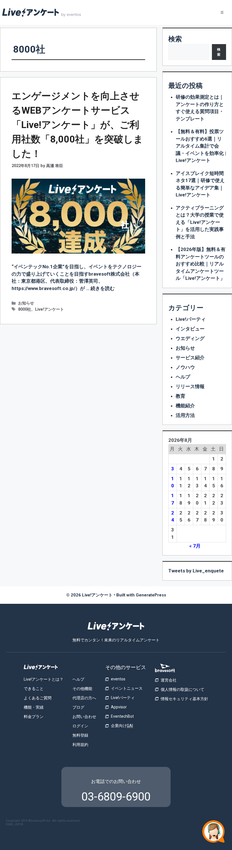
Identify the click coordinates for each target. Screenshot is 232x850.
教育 (180, 396)
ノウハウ (185, 367)
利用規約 (80, 744)
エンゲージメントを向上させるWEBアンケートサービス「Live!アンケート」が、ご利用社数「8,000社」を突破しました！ (77, 124)
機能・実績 (34, 707)
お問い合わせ (84, 716)
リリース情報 (190, 386)
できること (34, 688)
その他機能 (82, 688)
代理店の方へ (84, 698)
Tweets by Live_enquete (196, 571)
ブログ (78, 707)
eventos (118, 679)
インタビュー (190, 329)
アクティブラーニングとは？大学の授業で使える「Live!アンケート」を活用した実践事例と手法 (200, 222)
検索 (175, 39)
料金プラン (34, 716)
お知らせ (26, 303)
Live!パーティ (191, 319)
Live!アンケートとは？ (43, 679)
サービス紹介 (190, 357)
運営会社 (169, 680)
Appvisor (119, 707)
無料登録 (80, 735)
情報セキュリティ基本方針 (184, 699)
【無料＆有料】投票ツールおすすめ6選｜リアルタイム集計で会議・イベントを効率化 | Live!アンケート (201, 146)
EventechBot (122, 716)
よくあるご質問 (37, 698)
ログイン (80, 726)
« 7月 (195, 546)
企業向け (122, 725)
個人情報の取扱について (182, 689)
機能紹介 (185, 405)
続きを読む (103, 288)
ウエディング (190, 338)
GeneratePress (151, 595)
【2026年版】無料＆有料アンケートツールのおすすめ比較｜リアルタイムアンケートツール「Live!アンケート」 (200, 263)
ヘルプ (183, 377)
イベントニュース (127, 688)
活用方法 (185, 415)
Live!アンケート (49, 309)
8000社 (24, 309)
